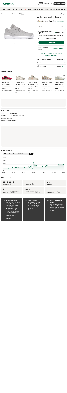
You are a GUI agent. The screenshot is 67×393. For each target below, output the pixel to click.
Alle (4, 9)
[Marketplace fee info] (62, 35)
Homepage (3, 13)
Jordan (22, 13)
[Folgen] (11, 75)
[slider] (14, 43)
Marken (9, 9)
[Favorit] (60, 14)
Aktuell (41, 3)
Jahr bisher (20, 153)
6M (14, 153)
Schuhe (52, 9)
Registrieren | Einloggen (59, 3)
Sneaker (46, 9)
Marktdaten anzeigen (58, 48)
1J (26, 153)
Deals (24, 9)
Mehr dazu (13, 218)
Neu (20, 9)
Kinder (41, 9)
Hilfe (51, 3)
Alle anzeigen (61, 21)
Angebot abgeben (51, 38)
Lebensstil (17, 13)
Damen (35, 9)
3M (9, 153)
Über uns (46, 4)
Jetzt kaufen (51, 43)
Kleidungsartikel (61, 9)
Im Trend (15, 9)
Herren (30, 9)
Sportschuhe (11, 13)
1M (5, 153)
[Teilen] (64, 14)
